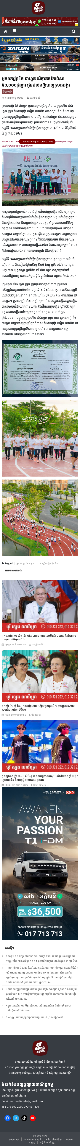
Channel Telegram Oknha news (37, 141)
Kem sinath (39, 785)
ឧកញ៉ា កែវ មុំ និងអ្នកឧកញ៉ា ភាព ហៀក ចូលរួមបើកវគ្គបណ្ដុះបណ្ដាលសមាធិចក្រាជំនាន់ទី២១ (38, 707)
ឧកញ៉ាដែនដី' (35, 97)
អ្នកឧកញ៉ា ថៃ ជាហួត (25, 563)
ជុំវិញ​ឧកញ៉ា (7, 91)
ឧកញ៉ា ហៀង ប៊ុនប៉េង (49, 563)
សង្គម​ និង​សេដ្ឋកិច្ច (54, 1139)
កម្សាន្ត (32, 1142)
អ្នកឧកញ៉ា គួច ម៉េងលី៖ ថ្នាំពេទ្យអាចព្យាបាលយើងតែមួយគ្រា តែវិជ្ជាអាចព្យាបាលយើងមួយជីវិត (39, 637)
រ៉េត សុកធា (36, 714)
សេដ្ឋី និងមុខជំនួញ (47, 1142)
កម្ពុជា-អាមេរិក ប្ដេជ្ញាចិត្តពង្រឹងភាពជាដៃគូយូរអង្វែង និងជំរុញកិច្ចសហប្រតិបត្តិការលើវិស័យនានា (38, 1008)
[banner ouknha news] (40, 21)
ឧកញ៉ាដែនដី (37, 644)
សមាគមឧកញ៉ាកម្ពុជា (32, 1139)
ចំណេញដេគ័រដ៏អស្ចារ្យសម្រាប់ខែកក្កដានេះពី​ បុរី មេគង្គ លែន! (34, 1017)
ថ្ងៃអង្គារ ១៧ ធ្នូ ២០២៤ (14, 97)
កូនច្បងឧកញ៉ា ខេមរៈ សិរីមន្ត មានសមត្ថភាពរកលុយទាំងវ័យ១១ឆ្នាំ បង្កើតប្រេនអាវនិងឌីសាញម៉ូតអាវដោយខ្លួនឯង (40, 778)
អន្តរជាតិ (69, 1139)
